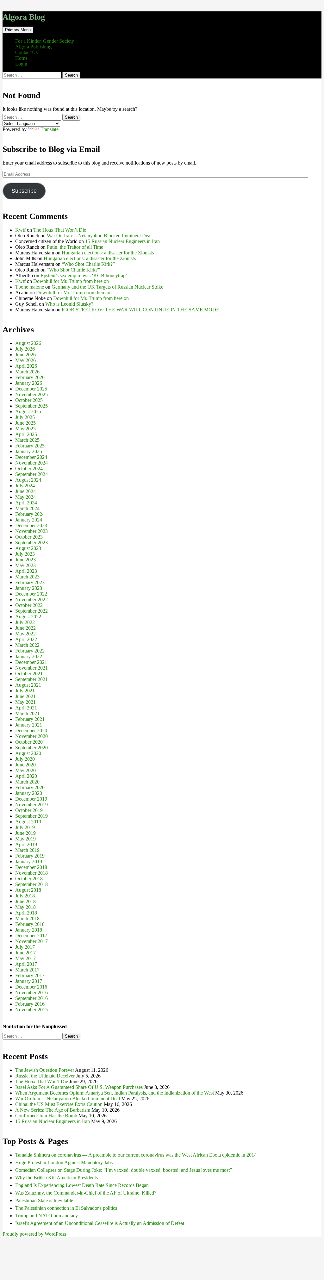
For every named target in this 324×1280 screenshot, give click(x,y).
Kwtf (20, 230)
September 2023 (31, 542)
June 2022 (25, 628)
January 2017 (28, 981)
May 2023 (25, 565)
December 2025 (31, 388)
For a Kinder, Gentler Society (44, 41)
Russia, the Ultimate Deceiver (45, 1075)
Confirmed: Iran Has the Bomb (46, 1115)
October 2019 (29, 810)
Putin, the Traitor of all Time (75, 247)
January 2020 (28, 793)
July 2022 (25, 622)
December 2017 (31, 935)
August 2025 (28, 411)
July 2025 (25, 417)
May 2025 (25, 428)
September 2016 (31, 998)
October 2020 (29, 742)
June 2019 (25, 833)
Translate (49, 129)
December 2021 (31, 662)
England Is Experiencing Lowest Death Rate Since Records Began (82, 1185)
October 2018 (29, 878)
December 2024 (31, 457)
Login (21, 63)
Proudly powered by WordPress (34, 1234)
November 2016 (31, 992)
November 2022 (31, 599)
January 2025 (28, 451)
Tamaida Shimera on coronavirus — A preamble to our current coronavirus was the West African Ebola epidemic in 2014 (136, 1155)
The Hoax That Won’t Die (59, 230)
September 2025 (31, 406)
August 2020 (28, 753)
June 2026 (25, 354)
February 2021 (30, 719)
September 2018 (31, 884)
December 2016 (31, 987)
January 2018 (28, 930)
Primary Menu (18, 30)
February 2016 (30, 1004)
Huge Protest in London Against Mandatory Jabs (64, 1162)
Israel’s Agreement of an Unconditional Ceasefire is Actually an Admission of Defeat (99, 1223)
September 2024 (31, 474)
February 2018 (30, 924)
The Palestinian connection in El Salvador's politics (66, 1208)
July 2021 (25, 690)
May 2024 (25, 497)
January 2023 (28, 588)
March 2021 (27, 713)
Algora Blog (24, 17)
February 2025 (30, 445)
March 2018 (27, 918)
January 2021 (28, 724)
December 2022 (31, 593)
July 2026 (25, 349)
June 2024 (25, 491)
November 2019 (31, 804)
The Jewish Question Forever (44, 1070)
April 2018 (26, 912)
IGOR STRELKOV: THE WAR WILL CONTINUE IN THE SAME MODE (140, 309)
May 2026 (25, 360)
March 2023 (27, 576)
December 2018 (31, 867)
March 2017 (27, 969)
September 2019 (31, 816)
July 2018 (25, 895)
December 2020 (31, 730)
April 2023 (26, 571)
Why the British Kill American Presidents (56, 1177)
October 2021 (29, 673)
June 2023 (25, 559)
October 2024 (29, 468)
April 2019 (26, 844)
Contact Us (26, 52)
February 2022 (30, 650)
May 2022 (25, 633)
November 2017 (31, 941)
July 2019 (25, 827)
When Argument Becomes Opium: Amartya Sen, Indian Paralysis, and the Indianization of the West (114, 1093)
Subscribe (24, 191)
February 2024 (30, 514)
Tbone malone (29, 287)
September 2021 (31, 679)
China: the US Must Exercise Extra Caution (59, 1104)
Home (21, 58)
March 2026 (27, 371)
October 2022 (29, 605)
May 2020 (25, 770)
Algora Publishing (33, 46)
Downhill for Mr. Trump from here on (71, 281)
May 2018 (25, 907)
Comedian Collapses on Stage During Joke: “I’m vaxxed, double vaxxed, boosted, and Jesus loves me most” (123, 1170)
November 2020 (31, 736)
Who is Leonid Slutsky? (69, 304)
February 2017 (30, 975)
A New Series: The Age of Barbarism (52, 1110)
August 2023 (28, 548)
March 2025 (27, 440)
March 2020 (27, 781)
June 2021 (25, 696)
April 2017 (26, 964)
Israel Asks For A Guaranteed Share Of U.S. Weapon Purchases (79, 1087)
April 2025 (26, 434)
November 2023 (31, 531)
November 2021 (31, 668)
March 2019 (27, 850)
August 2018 (28, 890)
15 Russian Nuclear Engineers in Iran (122, 241)
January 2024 (28, 519)
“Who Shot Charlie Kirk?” (88, 264)
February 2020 (30, 787)
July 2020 (25, 759)
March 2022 (27, 645)
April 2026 (26, 366)
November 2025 (31, 394)
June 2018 (25, 901)
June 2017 (25, 952)
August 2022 (28, 616)
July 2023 (25, 554)
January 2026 (28, 383)
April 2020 (26, 776)
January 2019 (28, 861)
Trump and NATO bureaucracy (46, 1215)
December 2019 (31, 799)
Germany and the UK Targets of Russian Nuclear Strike (107, 287)
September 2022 (31, 611)
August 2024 (28, 480)
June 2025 (25, 423)
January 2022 (28, 656)
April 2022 (26, 639)
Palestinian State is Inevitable (44, 1200)
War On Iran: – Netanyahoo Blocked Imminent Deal (99, 235)
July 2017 (25, 947)
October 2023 (29, 537)
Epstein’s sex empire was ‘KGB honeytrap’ (83, 275)
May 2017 (25, 958)
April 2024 (26, 502)
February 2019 (30, 856)
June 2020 (25, 764)
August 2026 (28, 343)
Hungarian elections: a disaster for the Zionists (108, 252)
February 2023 (30, 582)
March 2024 (27, 508)
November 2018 (31, 873)
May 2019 (25, 838)
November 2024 (31, 462)
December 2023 (31, 525)
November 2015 (31, 1009)
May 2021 (25, 702)
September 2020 (31, 747)
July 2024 (25, 485)
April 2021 (26, 707)
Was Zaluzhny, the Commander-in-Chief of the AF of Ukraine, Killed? (85, 1193)
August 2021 (28, 685)
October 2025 (29, 400)
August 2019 (28, 821)
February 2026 (30, 377)
